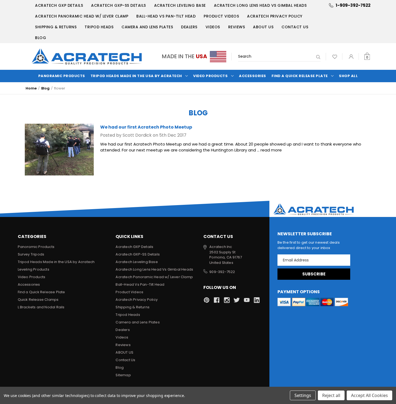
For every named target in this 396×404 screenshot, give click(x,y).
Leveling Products (33, 269)
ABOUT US (263, 27)
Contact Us (295, 27)
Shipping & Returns (56, 27)
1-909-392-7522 (353, 5)
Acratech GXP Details (59, 5)
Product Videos (221, 16)
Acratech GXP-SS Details (118, 5)
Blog (40, 37)
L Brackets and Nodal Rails (41, 307)
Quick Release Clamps (38, 299)
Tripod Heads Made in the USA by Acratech (136, 75)
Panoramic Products (61, 75)
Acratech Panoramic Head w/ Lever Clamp (81, 16)
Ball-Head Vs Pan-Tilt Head (166, 16)
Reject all (331, 395)
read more (271, 150)
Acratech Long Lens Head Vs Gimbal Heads (260, 5)
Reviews (236, 27)
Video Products (210, 75)
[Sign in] (351, 56)
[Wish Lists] (334, 56)
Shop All (348, 75)
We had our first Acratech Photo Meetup (146, 127)
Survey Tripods (31, 254)
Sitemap (123, 375)
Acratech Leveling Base (180, 5)
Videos (213, 27)
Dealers (189, 27)
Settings (302, 395)
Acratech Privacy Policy (275, 16)
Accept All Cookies (369, 395)
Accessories (252, 75)
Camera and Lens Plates (147, 27)
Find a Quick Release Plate (300, 75)
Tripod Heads (99, 27)
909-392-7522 (222, 271)
